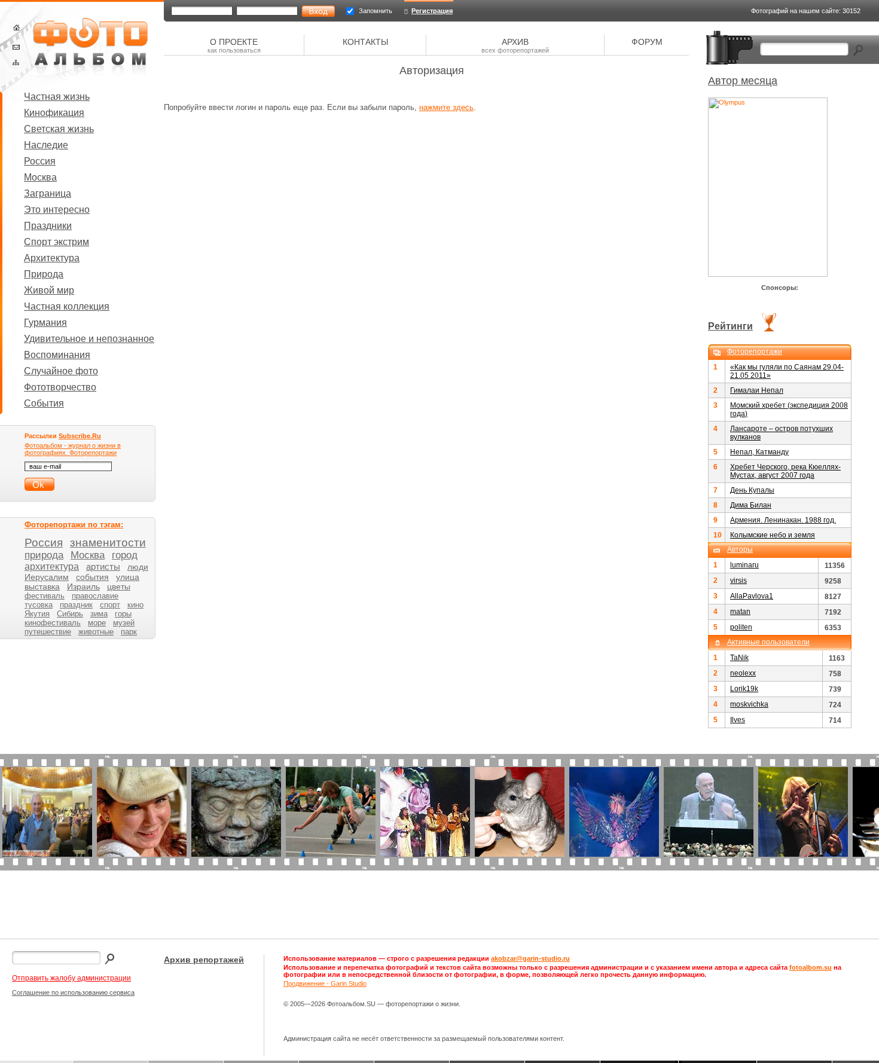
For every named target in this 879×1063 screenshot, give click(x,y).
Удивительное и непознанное (89, 339)
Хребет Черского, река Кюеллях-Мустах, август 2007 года (785, 471)
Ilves (737, 720)
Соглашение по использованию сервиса (73, 992)
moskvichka (749, 704)
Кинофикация (54, 113)
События (44, 403)
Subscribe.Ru (80, 435)
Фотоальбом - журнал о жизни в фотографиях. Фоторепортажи (73, 449)
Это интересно (57, 209)
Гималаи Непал (756, 390)
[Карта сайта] (16, 62)
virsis (738, 580)
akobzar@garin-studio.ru (530, 958)
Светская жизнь (59, 129)
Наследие (46, 145)
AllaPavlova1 (751, 596)
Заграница (47, 193)
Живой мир (49, 290)
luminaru (744, 565)
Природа (43, 274)
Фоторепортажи (754, 351)
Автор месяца (742, 81)
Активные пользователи (768, 642)
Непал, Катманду (759, 452)
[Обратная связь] (16, 47)
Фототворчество (60, 387)
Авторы (740, 549)
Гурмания (45, 322)
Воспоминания (57, 355)
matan (740, 611)
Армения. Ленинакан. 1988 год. (783, 520)
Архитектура (52, 258)
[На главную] (16, 27)
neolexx (743, 673)
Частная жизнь (57, 96)
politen (741, 627)
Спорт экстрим (56, 242)
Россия (40, 161)
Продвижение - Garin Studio (325, 983)
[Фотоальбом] (90, 48)
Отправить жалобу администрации (71, 978)
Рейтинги (730, 326)
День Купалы (752, 490)
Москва (40, 177)
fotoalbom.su (810, 967)
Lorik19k (744, 689)
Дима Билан (750, 505)
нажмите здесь (446, 107)
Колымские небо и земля (772, 535)
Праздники (48, 226)
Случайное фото (61, 371)
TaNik (739, 657)
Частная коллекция (66, 306)
